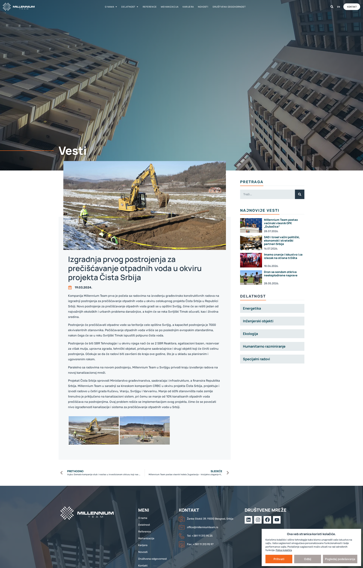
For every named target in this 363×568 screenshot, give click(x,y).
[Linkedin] (248, 520)
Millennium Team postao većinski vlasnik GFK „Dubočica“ (281, 223)
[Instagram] (258, 520)
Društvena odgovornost (229, 6)
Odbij (307, 559)
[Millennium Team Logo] (23, 7)
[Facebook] (267, 520)
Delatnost (128, 6)
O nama (109, 6)
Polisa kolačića (284, 550)
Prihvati (279, 559)
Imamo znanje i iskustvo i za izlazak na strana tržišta (283, 256)
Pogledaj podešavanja (340, 559)
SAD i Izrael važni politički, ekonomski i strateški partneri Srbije (282, 240)
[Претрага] (332, 6)
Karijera (188, 6)
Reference (150, 6)
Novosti (203, 6)
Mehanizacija (169, 6)
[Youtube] (277, 520)
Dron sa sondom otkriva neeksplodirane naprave (280, 273)
